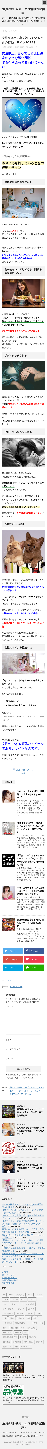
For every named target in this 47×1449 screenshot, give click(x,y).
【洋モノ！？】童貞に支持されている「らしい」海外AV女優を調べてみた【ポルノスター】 (23, 1224)
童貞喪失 (23, 1337)
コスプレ (32, 1299)
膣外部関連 (28, 1342)
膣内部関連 (17, 1342)
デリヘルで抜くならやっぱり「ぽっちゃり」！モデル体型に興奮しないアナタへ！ (30, 891)
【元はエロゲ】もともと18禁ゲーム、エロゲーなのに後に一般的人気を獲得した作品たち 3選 (30, 860)
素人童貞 (6, 1342)
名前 (8, 1040)
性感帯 (34, 1323)
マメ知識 (19, 1314)
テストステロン (9, 1309)
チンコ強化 (30, 1304)
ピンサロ (31, 1309)
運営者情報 (25, 1417)
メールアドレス (13, 1049)
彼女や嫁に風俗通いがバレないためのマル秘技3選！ (30, 1147)
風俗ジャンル (26, 1347)
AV (4, 1295)
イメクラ (38, 1295)
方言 (22, 1328)
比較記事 (17, 1332)
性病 (41, 1323)
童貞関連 (32, 1337)
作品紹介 (20, 1318)
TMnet (10, 1295)
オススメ (7, 980)
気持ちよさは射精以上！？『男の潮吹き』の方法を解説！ (29, 1168)
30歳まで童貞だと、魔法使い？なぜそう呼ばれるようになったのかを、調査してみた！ (30, 827)
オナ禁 (23, 1299)
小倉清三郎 (7, 1323)
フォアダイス (8, 1314)
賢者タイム (7, 1347)
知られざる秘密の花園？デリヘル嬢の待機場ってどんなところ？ (30, 1131)
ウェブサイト (11, 1059)
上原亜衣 (29, 1314)
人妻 (5, 1318)
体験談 (11, 1318)
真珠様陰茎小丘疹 (10, 1337)
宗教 (35, 1318)
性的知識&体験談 (10, 1280)
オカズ (5, 1299)
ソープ (20, 1304)
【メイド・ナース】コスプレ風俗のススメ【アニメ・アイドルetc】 (30, 1186)
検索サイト (7, 1332)
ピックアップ (8, 1275)
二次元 (38, 1314)
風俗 (16, 1347)
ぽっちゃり (20, 1295)
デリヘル (21, 1309)
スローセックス (9, 1304)
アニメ (29, 1295)
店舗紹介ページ (9, 1277)
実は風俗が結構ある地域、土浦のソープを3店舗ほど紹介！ (30, 923)
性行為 (5, 1328)
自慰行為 (39, 1342)
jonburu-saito (16, 986)
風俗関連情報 (8, 1283)
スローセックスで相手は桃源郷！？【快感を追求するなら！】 (30, 794)
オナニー (14, 1299)
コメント (9, 1006)
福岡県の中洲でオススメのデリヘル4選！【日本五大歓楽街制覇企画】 (30, 1112)
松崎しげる (31, 1328)
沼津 (26, 1332)
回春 (28, 1318)
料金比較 (14, 1328)
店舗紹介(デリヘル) (21, 1323)
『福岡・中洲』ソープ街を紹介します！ (26, 1087)
